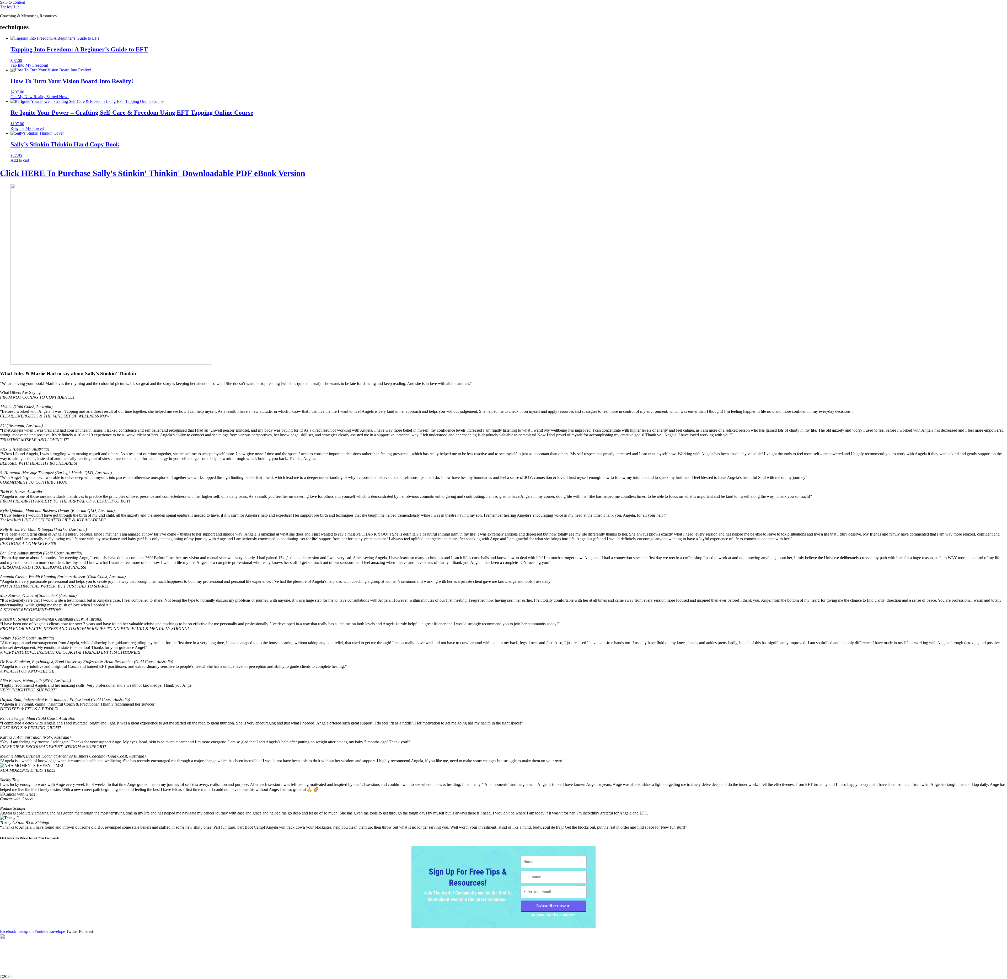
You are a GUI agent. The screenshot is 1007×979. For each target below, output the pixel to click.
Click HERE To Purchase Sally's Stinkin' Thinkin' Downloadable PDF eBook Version (152, 173)
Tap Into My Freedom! (29, 65)
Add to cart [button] (19, 160)
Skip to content (12, 2)
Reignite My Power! (27, 128)
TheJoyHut (9, 7)
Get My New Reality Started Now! (39, 96)
